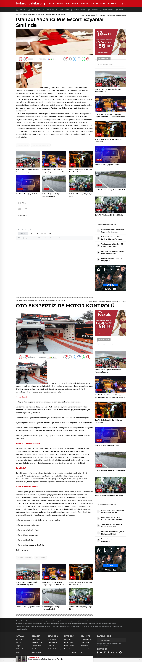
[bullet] (45, 233)
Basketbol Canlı (86, 649)
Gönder (23, 233)
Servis (51, 3)
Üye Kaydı (19, 642)
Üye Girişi (19, 639)
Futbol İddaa (36, 639)
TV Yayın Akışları (70, 652)
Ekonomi (75, 3)
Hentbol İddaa (36, 646)
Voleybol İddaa (36, 652)
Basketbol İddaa (37, 642)
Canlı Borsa (50, 10)
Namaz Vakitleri (79, 10)
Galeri (103, 3)
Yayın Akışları (64, 10)
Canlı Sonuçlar (108, 10)
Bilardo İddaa (36, 649)
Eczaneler (94, 10)
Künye (18, 646)
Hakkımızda (19, 649)
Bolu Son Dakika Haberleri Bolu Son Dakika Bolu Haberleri (35, 14)
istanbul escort (23, 145)
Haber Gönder (69, 646)
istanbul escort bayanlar (40, 145)
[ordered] (42, 233)
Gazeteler (112, 3)
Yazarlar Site (85, 642)
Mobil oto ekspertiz (24, 558)
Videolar (94, 3)
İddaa (121, 10)
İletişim (18, 652)
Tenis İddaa (84, 646)
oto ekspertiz (40, 558)
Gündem (60, 3)
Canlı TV (22, 10)
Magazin (84, 3)
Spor (67, 3)
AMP (82, 652)
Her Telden (61, 14)
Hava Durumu (35, 10)
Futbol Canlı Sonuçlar (55, 649)
